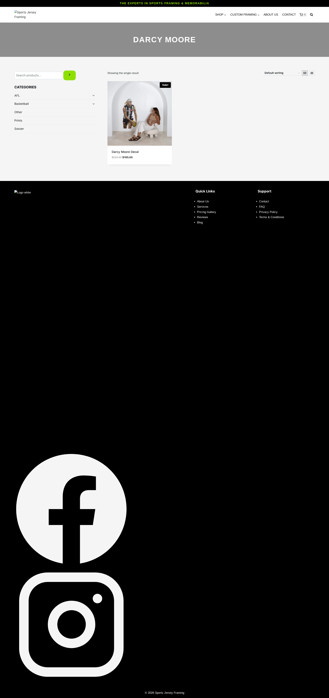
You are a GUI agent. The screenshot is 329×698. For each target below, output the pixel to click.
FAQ (262, 206)
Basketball (21, 103)
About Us (271, 14)
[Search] (69, 75)
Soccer (19, 128)
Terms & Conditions (271, 217)
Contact (289, 14)
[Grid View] (305, 73)
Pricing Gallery (206, 212)
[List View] (312, 73)
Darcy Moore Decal (125, 152)
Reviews (202, 217)
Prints (18, 120)
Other (18, 112)
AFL (17, 95)
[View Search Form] (311, 15)
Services (202, 206)
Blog (200, 222)
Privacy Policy (268, 212)
